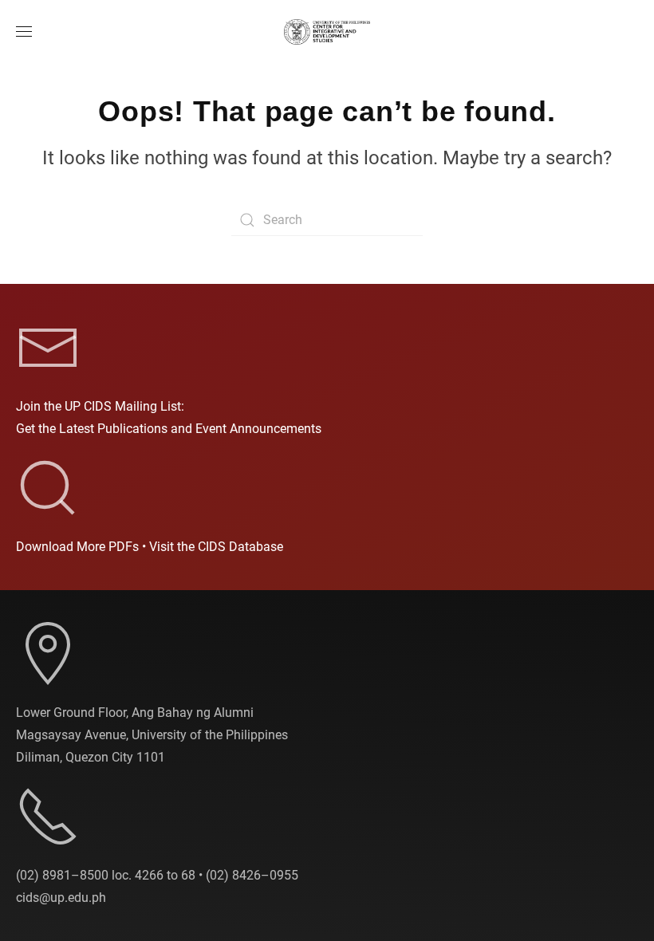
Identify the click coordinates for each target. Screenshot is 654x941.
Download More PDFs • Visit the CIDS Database (149, 546)
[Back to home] (327, 32)
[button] (24, 32)
